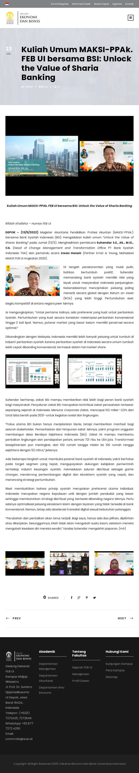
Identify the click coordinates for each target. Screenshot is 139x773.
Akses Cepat (101, 4)
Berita (43, 86)
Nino (29, 86)
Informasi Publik (81, 4)
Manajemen (80, 674)
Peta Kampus (115, 670)
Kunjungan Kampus (119, 664)
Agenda (117, 4)
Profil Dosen (80, 681)
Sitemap (112, 677)
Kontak (129, 4)
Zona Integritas (60, 4)
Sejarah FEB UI (82, 667)
